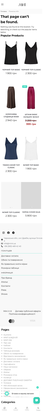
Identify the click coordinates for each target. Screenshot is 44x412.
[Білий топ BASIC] (31, 148)
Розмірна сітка (10, 375)
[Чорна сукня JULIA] (31, 195)
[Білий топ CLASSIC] (11, 195)
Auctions (7, 335)
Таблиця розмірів (12, 351)
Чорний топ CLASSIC (31, 70)
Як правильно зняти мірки (16, 359)
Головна (4, 11)
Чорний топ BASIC (11, 70)
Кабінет (7, 345)
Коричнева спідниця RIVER (11, 115)
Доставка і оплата (12, 361)
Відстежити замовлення (14, 356)
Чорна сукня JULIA (31, 212)
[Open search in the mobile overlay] (38, 408)
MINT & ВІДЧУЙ (10, 337)
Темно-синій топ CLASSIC (11, 166)
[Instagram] (3, 232)
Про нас (7, 343)
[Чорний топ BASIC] (11, 53)
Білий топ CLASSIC (11, 212)
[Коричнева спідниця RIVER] (11, 97)
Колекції (7, 377)
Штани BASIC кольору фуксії (31, 115)
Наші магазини (10, 367)
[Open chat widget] (36, 400)
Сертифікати (9, 364)
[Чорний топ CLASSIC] (31, 53)
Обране (7, 369)
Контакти (8, 348)
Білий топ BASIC (31, 165)
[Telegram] (13, 232)
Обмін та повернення (13, 353)
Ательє (7, 372)
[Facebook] (8, 232)
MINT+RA (8, 340)
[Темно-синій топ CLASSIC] (11, 148)
